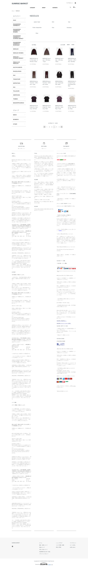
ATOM (60, 547)
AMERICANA (16, 95)
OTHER (15, 124)
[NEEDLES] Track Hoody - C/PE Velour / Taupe (47, 60)
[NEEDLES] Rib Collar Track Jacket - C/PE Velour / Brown (34, 60)
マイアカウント (69, 2)
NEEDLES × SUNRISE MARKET (18, 57)
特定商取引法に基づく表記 (44, 551)
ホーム (13, 10)
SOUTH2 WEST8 (17, 67)
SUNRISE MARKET (20, 3)
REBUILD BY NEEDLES (16, 62)
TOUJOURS (16, 91)
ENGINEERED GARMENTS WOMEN (17, 30)
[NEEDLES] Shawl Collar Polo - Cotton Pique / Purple (59, 107)
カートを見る (72, 545)
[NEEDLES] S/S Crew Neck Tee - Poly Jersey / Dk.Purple (34, 107)
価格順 (68, 44)
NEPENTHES (16, 83)
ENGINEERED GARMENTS (17, 24)
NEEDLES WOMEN (18, 53)
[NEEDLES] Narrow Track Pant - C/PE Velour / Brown (47, 83)
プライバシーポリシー (43, 553)
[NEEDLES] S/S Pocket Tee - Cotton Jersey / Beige (72, 107)
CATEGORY (32, 7)
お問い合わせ (72, 547)
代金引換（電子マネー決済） (62, 326)
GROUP (43, 7)
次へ (62, 127)
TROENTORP (16, 79)
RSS (57, 547)
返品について (42, 547)
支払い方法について (43, 549)
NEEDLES (18, 10)
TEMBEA (15, 99)
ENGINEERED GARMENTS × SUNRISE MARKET (18, 37)
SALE (14, 20)
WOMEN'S (16, 119)
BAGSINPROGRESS (18, 103)
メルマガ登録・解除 (60, 545)
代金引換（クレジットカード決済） (64, 323)
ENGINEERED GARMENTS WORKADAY (17, 44)
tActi (14, 75)
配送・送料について (43, 545)
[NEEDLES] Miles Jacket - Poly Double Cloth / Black (59, 83)
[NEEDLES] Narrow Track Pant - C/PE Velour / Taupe (34, 83)
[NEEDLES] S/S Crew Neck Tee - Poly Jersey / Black (47, 107)
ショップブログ (59, 542)
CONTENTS (54, 7)
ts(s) (14, 87)
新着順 (73, 44)
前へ (44, 127)
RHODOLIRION (17, 71)
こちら (74, 386)
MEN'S (15, 115)
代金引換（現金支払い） (62, 320)
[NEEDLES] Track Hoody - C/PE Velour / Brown (59, 60)
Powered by (37, 564)
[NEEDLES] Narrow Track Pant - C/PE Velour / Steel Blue (72, 60)
